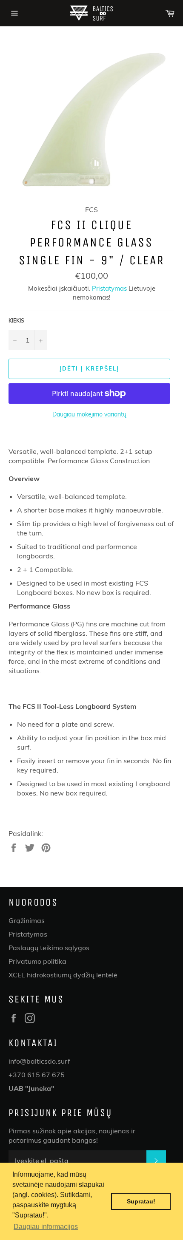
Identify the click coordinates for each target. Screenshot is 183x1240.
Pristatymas (109, 288)
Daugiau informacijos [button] (46, 1226)
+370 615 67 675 (37, 1074)
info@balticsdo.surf (39, 1061)
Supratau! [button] (141, 1201)
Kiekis (16, 320)
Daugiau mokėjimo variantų (89, 414)
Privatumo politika (37, 961)
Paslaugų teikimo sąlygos (49, 947)
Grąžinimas (27, 920)
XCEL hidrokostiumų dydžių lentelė (63, 975)
